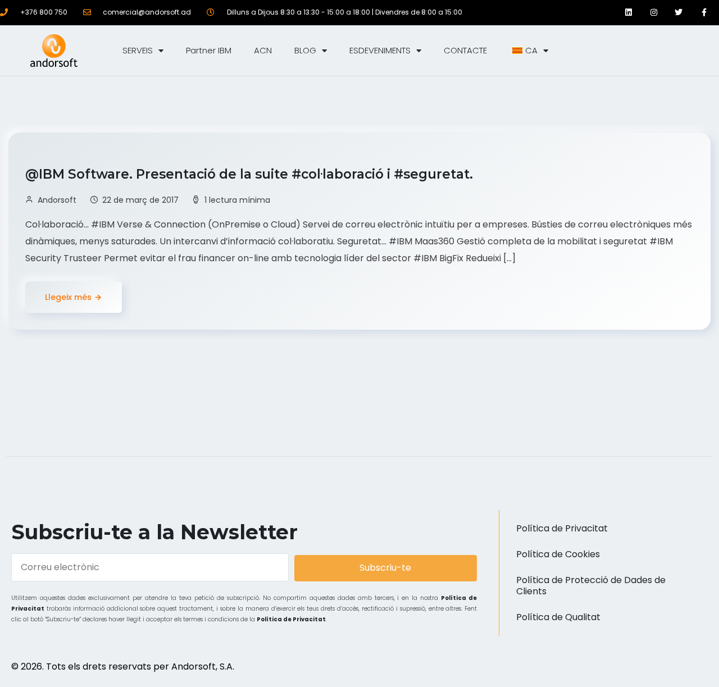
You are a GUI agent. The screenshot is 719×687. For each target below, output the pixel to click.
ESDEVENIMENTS (380, 50)
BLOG (305, 50)
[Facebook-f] (704, 12)
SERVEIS (137, 50)
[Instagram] (653, 12)
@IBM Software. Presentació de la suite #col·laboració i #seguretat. (250, 174)
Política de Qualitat (558, 617)
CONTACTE (465, 50)
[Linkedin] (628, 12)
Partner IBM (208, 50)
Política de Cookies (558, 554)
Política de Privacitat (291, 619)
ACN (263, 50)
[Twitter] (678, 12)
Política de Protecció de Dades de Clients (591, 586)
